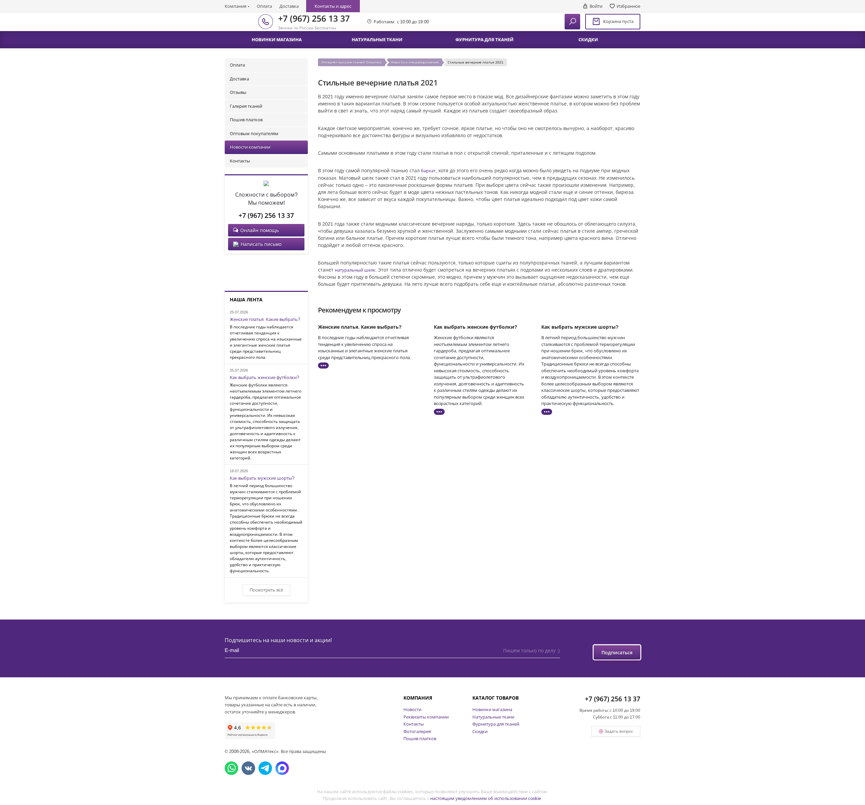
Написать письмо (261, 244)
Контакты (240, 161)
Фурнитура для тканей (495, 724)
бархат (428, 171)
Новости (412, 709)
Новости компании (250, 147)
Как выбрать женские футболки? (264, 377)
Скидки (480, 731)
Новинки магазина (492, 709)
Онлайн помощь (259, 230)
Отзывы (238, 92)
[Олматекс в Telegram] (265, 768)
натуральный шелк (355, 270)
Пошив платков (246, 120)
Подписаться (617, 652)
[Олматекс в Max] (282, 768)
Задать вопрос (618, 731)
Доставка (289, 6)
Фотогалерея (417, 731)
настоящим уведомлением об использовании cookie (485, 798)
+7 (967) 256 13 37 (314, 18)
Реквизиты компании (426, 717)
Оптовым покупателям (254, 133)
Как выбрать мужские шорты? (262, 478)
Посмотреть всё (266, 590)
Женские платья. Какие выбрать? (265, 319)
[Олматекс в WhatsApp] (231, 768)
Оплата (264, 6)
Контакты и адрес (333, 6)
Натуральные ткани (493, 717)
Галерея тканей (246, 106)
